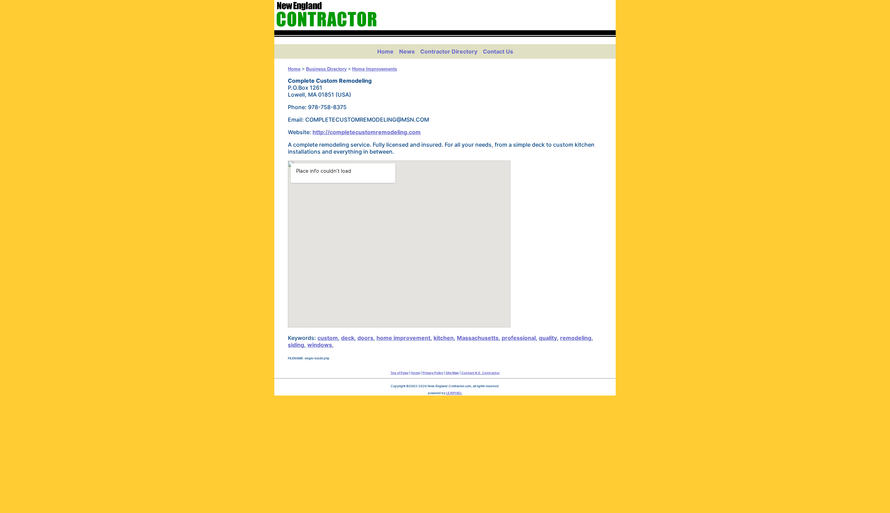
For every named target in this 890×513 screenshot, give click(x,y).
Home (385, 51)
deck (347, 337)
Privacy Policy (432, 373)
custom (327, 337)
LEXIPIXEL (454, 393)
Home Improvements (374, 69)
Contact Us (498, 51)
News (407, 51)
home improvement (403, 337)
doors (365, 337)
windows (319, 344)
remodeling (575, 337)
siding (296, 344)
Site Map (452, 373)
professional (519, 337)
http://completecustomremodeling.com (367, 132)
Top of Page (399, 373)
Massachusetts (478, 337)
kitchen (444, 337)
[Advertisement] (445, 452)
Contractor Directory (448, 51)
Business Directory (326, 69)
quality (548, 337)
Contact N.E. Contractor (480, 373)
